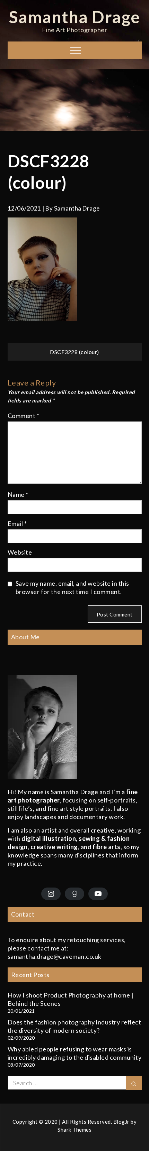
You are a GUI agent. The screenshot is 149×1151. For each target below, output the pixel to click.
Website (20, 552)
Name (18, 494)
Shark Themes (74, 1129)
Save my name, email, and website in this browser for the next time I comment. (72, 587)
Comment (24, 415)
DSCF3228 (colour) (74, 352)
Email (17, 523)
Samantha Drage (74, 17)
